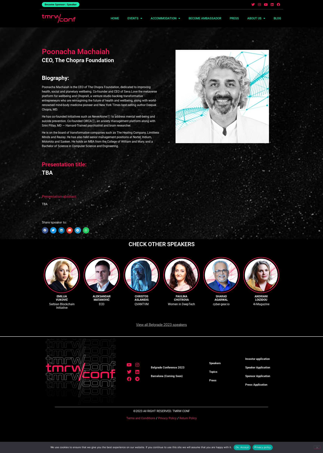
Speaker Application (257, 367)
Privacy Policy (167, 418)
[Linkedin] (272, 4)
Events (133, 18)
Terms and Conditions (140, 418)
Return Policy (188, 418)
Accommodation (163, 18)
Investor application (257, 359)
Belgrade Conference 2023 (167, 367)
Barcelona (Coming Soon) (167, 376)
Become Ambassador (205, 18)
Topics (213, 371)
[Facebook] (278, 4)
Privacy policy (262, 447)
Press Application (256, 384)
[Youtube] (266, 4)
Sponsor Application (257, 376)
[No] (317, 447)
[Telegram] (137, 378)
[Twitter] (253, 4)
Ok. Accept (242, 447)
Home (115, 18)
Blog (277, 18)
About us (254, 18)
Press (234, 18)
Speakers (215, 363)
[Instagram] (259, 4)
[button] (45, 230)
